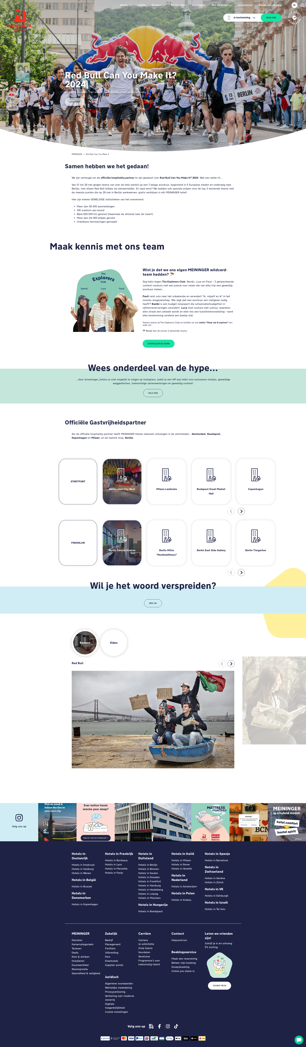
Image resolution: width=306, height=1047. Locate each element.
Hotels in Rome (180, 864)
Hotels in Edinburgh (216, 895)
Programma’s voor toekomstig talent (149, 962)
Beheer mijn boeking (270, 5)
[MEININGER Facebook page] (159, 1026)
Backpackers (178, 5)
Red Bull (77, 663)
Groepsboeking (180, 966)
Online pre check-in (183, 971)
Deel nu (153, 603)
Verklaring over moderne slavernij (119, 997)
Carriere (143, 940)
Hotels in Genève (215, 878)
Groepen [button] (156, 5)
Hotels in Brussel (82, 886)
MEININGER (77, 154)
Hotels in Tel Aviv (215, 909)
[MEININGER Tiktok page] (176, 1026)
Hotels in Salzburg (83, 868)
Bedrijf (109, 940)
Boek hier (271, 17)
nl (294, 5)
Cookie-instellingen (116, 1011)
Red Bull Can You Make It (97, 154)
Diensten (77, 940)
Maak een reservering (184, 958)
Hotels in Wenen (81, 873)
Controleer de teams (158, 343)
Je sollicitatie (146, 944)
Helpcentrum (245, 5)
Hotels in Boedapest (150, 911)
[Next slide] (241, 511)
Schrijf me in (219, 985)
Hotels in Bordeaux (116, 860)
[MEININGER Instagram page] (168, 1026)
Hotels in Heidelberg (150, 889)
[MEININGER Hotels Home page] (20, 20)
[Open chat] (299, 1040)
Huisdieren (78, 960)
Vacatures (144, 956)
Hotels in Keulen (148, 873)
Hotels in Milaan (181, 860)
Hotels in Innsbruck (83, 864)
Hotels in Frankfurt (149, 881)
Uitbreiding (111, 952)
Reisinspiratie (80, 969)
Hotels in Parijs (114, 872)
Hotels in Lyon (113, 864)
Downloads (111, 960)
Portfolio (110, 948)
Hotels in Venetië (181, 868)
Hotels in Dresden (149, 877)
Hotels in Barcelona (216, 860)
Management (113, 944)
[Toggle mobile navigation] (301, 5)
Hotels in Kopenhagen (85, 904)
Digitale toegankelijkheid (115, 1005)
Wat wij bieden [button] (220, 5)
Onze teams (145, 948)
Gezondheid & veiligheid (86, 973)
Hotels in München (149, 897)
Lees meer (75, 102)
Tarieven (76, 948)
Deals (75, 952)
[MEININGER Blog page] (151, 1026)
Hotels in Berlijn (147, 864)
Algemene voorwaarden (119, 983)
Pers (107, 956)
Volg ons (153, 393)
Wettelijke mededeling (118, 987)
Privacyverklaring (115, 991)
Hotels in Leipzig (148, 893)
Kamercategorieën (82, 944)
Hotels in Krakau (181, 899)
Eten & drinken (80, 956)
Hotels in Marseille (116, 868)
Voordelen (144, 952)
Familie (141, 5)
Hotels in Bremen (148, 868)
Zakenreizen (198, 5)
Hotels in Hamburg (149, 885)
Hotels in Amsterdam (184, 886)
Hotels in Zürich (214, 882)
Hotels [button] (124, 5)
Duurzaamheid (80, 965)
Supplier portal (114, 965)
